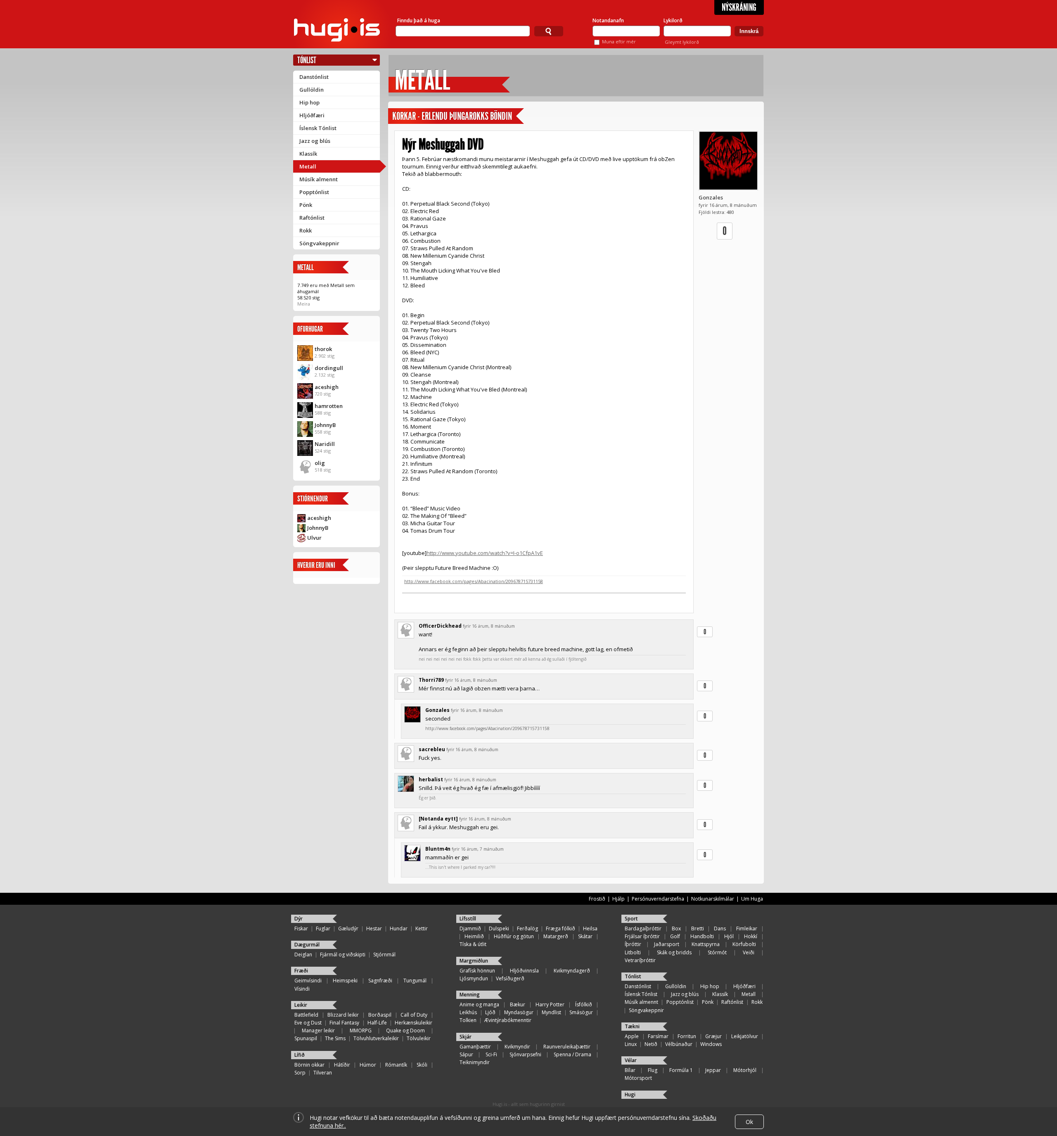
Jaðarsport (666, 944)
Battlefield (306, 1014)
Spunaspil (305, 1038)
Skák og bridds (674, 952)
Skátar (585, 936)
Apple (632, 1036)
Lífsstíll (468, 918)
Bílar (630, 1070)
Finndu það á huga (418, 20)
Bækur (517, 1004)
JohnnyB (325, 425)
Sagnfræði (380, 980)
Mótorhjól (744, 1070)
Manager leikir (318, 1030)
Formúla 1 (681, 1070)
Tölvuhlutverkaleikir (376, 1038)
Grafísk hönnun (477, 970)
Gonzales (711, 197)
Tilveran (322, 1072)
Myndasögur (518, 1012)
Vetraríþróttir (640, 960)
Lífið (299, 1054)
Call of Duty (414, 1014)
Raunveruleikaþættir (566, 1046)
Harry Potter (550, 1004)
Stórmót (717, 952)
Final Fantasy (344, 1022)
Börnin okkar (309, 1064)
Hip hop (309, 102)
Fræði (301, 970)
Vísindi (302, 988)
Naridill (325, 444)
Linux (631, 1044)
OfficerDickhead (440, 625)
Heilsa (590, 928)
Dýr (298, 918)
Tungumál (415, 980)
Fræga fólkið (560, 928)
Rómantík (396, 1064)
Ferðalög (527, 928)
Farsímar (658, 1036)
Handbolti (702, 936)
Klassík (308, 153)
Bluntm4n (437, 848)
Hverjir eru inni (316, 565)
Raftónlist (312, 217)
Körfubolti (744, 944)
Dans (720, 928)
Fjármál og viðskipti (342, 954)
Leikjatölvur (744, 1036)
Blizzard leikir (343, 1014)
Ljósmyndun (474, 978)
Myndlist (551, 1012)
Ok (749, 1122)
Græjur (713, 1036)
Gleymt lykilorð (682, 42)
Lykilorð (673, 20)
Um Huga (752, 898)
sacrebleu (432, 749)
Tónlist (306, 60)
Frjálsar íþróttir (642, 936)
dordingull (329, 368)
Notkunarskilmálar (712, 898)
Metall (307, 166)
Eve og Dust (308, 1022)
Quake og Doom (405, 1030)
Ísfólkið (583, 1004)
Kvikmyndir (517, 1046)
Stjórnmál (384, 954)
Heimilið (474, 936)
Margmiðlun (474, 960)
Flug (652, 1070)
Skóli (422, 1064)
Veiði (748, 952)
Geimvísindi (308, 980)
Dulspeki (499, 928)
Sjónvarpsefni (525, 1054)
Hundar (399, 928)
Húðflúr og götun (514, 936)
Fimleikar (746, 928)
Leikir (300, 1004)
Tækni (632, 1026)
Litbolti (633, 952)
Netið (651, 1044)
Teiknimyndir (475, 1062)
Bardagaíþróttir (643, 928)
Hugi (630, 1094)
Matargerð (555, 936)
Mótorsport (638, 1077)
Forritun (687, 1036)
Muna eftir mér (619, 41)
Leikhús (468, 1012)
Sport (631, 918)
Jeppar (713, 1070)
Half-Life (377, 1022)
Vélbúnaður (678, 1044)
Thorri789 (431, 679)
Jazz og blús (314, 141)
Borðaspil (379, 1014)
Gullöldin (311, 89)
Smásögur (581, 1012)
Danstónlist (314, 77)
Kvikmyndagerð (572, 970)
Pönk (305, 205)
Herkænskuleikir (413, 1022)
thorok (323, 349)
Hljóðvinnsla (524, 970)
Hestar (374, 928)
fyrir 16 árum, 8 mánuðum (489, 626)
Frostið (597, 898)
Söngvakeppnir (319, 243)
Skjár (466, 1036)
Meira (303, 304)
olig (320, 463)
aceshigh (327, 387)
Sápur (466, 1054)
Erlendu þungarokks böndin (467, 116)
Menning (470, 994)
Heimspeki (345, 980)
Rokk (305, 230)
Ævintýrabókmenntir (507, 1020)
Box (676, 928)
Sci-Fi (491, 1054)
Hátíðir (342, 1064)
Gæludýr (348, 928)
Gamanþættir (475, 1046)
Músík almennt (318, 179)
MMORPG (361, 1030)
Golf (675, 936)
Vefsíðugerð (510, 978)
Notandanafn (608, 20)
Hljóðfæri (312, 115)
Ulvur (314, 537)
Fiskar (301, 928)
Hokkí (750, 936)
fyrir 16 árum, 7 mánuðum (478, 849)
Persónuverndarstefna (658, 898)
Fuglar (323, 928)
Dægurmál (307, 944)
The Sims (335, 1038)
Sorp (300, 1072)
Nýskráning (739, 7)
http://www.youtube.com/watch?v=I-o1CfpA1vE (485, 553)
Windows (711, 1044)
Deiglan (303, 954)
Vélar (631, 1060)
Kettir (421, 928)
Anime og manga (479, 1004)
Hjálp (618, 898)
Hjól (729, 936)
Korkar (404, 116)
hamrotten (329, 406)
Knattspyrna (706, 944)
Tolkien (468, 1020)
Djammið (470, 928)
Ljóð (490, 1012)
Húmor (368, 1064)
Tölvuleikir (419, 1038)
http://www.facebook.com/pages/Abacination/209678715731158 (473, 581)
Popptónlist (314, 192)
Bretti (697, 928)
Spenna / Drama (572, 1054)
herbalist (431, 779)
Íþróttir (633, 944)
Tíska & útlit (473, 944)
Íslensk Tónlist (318, 128)
